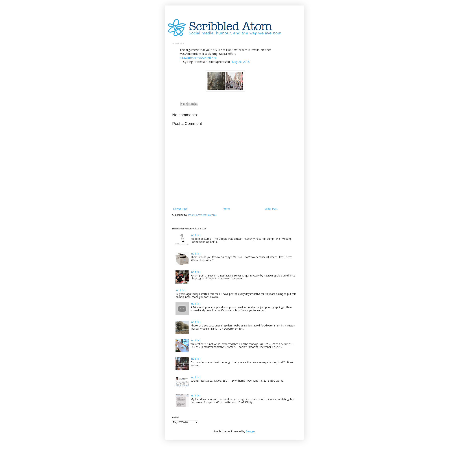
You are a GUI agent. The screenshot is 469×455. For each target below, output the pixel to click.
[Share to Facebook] (193, 104)
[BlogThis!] (186, 104)
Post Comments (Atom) (202, 215)
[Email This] (182, 104)
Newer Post (180, 208)
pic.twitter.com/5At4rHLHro (198, 58)
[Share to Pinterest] (196, 104)
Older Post (271, 208)
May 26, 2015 (241, 62)
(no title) (195, 235)
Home (226, 208)
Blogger (250, 431)
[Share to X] (189, 104)
